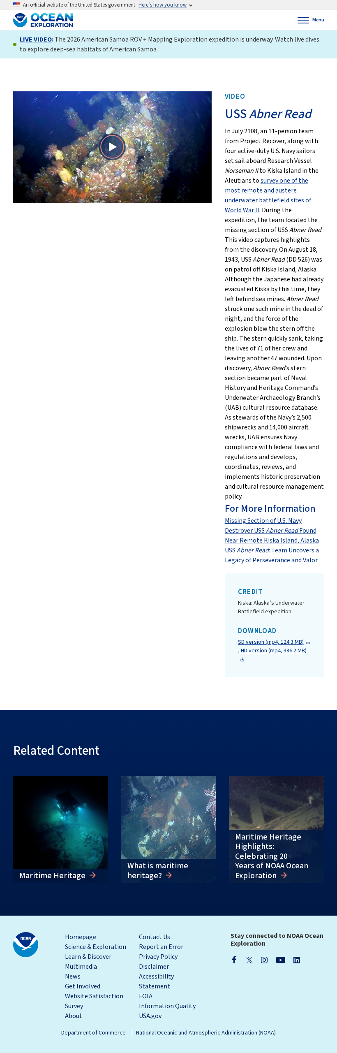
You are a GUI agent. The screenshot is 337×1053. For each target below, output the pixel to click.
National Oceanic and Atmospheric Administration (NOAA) (206, 1033)
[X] (249, 959)
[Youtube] (280, 959)
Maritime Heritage (53, 875)
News (73, 976)
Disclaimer (154, 966)
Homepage (80, 937)
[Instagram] (264, 959)
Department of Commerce (93, 1033)
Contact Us (154, 937)
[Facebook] (234, 959)
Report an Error (161, 946)
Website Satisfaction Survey (94, 1001)
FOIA (145, 996)
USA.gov (150, 1016)
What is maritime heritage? (157, 870)
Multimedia (81, 966)
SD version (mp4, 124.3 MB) (271, 642)
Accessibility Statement (156, 981)
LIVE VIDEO (36, 39)
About (73, 1016)
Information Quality (167, 1006)
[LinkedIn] (296, 959)
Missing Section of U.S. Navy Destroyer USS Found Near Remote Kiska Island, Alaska (272, 530)
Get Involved (82, 986)
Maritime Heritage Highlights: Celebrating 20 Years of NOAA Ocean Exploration (271, 856)
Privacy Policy (158, 956)
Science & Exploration (95, 946)
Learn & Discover (88, 956)
